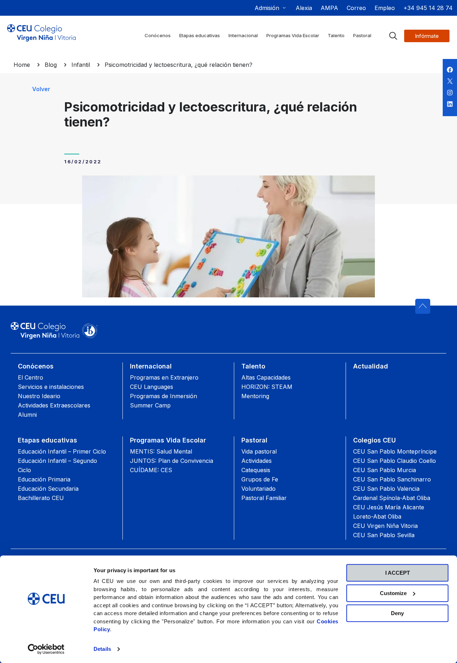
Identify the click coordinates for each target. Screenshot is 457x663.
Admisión (267, 7)
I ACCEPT (397, 573)
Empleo (385, 7)
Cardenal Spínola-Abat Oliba (391, 497)
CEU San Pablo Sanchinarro (392, 479)
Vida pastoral (259, 451)
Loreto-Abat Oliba (377, 516)
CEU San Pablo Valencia (386, 488)
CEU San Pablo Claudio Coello (394, 460)
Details (102, 649)
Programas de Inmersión (163, 396)
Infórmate (427, 36)
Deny (397, 613)
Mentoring (255, 396)
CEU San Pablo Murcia (384, 470)
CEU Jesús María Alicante (388, 507)
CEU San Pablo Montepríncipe (395, 451)
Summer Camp (150, 405)
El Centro (30, 377)
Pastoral (254, 440)
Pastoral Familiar (264, 497)
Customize (393, 593)
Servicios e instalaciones (51, 386)
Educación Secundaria (48, 488)
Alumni (27, 414)
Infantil (80, 64)
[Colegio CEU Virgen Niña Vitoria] (41, 38)
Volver (41, 89)
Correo (356, 7)
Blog (51, 64)
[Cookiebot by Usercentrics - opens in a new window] (46, 649)
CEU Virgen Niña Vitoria (385, 525)
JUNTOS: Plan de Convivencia (171, 460)
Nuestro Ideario (39, 396)
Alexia (304, 7)
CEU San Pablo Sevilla (384, 535)
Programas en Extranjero (164, 377)
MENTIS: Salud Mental (161, 451)
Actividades (256, 460)
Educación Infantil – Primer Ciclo (62, 451)
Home (22, 64)
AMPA (329, 7)
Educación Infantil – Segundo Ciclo (57, 465)
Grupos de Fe (259, 479)
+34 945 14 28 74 (428, 7)
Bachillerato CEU (41, 497)
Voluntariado (258, 488)
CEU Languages (151, 386)
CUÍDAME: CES (151, 470)
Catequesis (255, 470)
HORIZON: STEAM (266, 386)
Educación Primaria (44, 479)
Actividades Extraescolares (54, 405)
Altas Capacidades (266, 377)
